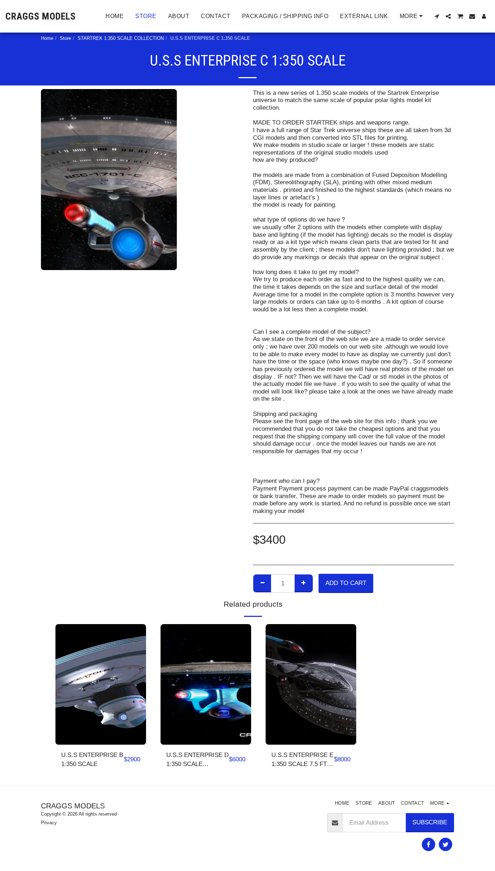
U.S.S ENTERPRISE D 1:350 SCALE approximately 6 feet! (197, 760)
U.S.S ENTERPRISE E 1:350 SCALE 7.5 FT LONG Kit (302, 760)
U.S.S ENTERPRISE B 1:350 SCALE (92, 759)
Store (65, 38)
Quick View (101, 727)
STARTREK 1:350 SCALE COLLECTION (121, 38)
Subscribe (429, 822)
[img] (100, 684)
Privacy (49, 822)
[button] (436, 16)
